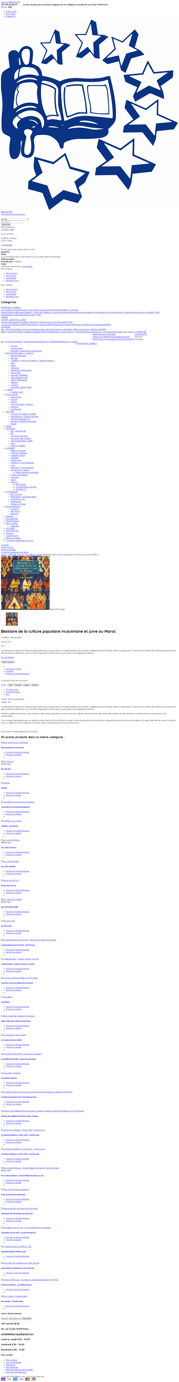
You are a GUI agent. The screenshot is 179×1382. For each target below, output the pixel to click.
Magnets (10, 516)
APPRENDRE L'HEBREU (87, 343)
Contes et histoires (19, 436)
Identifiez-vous (12, 280)
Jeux (13, 443)
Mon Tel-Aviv (6, 769)
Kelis (13, 363)
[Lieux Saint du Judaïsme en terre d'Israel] (20, 1263)
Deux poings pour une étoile (12, 747)
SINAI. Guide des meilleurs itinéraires (15, 1021)
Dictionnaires (16, 348)
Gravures (15, 509)
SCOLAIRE (10, 528)
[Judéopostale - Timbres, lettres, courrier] (20, 959)
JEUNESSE (10, 428)
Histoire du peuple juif (20, 419)
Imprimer (10, 671)
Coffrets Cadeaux (19, 453)
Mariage (14, 514)
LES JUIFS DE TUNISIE (9, 907)
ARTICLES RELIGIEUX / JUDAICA (19, 353)
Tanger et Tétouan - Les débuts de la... (16, 1285)
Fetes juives (16, 460)
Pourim (14, 402)
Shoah (13, 424)
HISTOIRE (10, 411)
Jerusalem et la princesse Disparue (15, 807)
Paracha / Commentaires (22, 467)
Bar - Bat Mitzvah (18, 431)
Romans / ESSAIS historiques (23, 421)
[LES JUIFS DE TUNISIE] (11, 899)
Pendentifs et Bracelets (21, 370)
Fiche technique (13, 692)
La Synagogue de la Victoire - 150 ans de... (18, 945)
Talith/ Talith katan (19, 380)
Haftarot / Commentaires (22, 462)
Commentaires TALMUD (26, 487)
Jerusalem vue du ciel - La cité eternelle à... (18, 1232)
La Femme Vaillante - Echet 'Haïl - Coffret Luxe (20, 1135)
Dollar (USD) (11, 11)
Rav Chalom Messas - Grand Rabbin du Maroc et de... (22, 1175)
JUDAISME (10, 448)
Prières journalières (19, 475)
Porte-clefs (16, 372)
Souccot (14, 407)
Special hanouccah (19, 377)
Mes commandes (13, 1362)
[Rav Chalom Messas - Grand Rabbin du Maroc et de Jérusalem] (30, 1168)
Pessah (14, 399)
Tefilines (14, 382)
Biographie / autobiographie (23, 497)
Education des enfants (21, 438)
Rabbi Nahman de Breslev (27, 472)
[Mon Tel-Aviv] (7, 761)
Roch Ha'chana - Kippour (22, 404)
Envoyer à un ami (13, 669)
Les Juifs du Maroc (8, 847)
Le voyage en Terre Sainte (11, 1040)
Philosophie (16, 501)
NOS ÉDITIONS (12, 531)
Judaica (14, 385)
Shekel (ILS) (11, 16)
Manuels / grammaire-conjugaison (26, 351)
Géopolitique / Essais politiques (25, 416)
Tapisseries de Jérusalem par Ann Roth (17, 1213)
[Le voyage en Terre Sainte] (13, 1035)
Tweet (11, 685)
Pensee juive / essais (20, 470)
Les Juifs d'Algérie (8, 866)
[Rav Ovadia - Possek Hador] (14, 1296)
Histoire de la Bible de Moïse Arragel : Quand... (20, 1116)
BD (12, 433)
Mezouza (15, 368)
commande (11, 278)
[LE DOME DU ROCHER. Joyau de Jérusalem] (21, 1054)
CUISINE (9, 390)
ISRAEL (9, 426)
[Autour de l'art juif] (10, 880)
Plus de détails (7, 657)
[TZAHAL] (5, 783)
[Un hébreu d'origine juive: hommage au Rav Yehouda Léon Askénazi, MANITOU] (36, 1092)
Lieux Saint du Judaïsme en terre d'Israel (17, 1268)
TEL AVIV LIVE (6, 926)
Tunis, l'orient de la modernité (13, 1194)
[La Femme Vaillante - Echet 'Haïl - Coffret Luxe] (23, 1130)
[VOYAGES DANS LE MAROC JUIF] (16, 1246)
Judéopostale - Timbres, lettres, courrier (18, 964)
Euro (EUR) (10, 14)
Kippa (13, 365)
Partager (18, 685)
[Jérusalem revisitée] (10, 1073)
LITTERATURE (11, 492)
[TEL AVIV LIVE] (8, 921)
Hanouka (15, 526)
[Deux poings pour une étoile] (14, 742)
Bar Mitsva (15, 511)
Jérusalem (5, 1002)
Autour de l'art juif (8, 885)
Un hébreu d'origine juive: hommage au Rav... (19, 1097)
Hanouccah (16, 397)
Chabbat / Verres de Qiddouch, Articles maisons (32, 360)
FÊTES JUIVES (12, 394)
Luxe (13, 465)
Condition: (5, 637)
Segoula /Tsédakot (19, 375)
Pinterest (35, 685)
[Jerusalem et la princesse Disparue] (17, 802)
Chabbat (15, 458)
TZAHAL (4, 788)
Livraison (10, 533)
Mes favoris (11, 275)
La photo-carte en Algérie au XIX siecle (17, 983)
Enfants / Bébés (18, 445)
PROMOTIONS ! (12, 521)
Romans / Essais (18, 504)
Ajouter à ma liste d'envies (17, 673)
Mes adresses (12, 1367)
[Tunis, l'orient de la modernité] (15, 1189)
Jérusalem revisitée (9, 1078)
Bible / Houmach (18, 450)
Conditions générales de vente (19, 540)
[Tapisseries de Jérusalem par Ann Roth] (19, 1208)
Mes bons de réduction (16, 1372)
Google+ (26, 685)
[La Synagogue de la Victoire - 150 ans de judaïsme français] (28, 940)
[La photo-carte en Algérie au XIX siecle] (19, 978)
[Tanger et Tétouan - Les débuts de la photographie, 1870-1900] (29, 1280)
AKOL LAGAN (11, 523)
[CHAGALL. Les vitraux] (11, 821)
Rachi (13, 480)
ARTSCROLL (21, 484)
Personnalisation (13, 506)
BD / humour (16, 494)
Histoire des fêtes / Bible (22, 441)
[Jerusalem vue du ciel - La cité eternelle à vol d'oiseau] (26, 1227)
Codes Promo (12, 535)
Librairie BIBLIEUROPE (10, 2)
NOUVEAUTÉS (12, 518)
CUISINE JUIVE (17, 392)
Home (3, 554)
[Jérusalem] (6, 997)
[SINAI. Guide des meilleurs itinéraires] (18, 1016)
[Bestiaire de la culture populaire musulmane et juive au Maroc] (12, 625)
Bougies (14, 358)
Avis (7, 694)
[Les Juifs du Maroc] (10, 840)
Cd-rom (14, 346)
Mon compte (11, 273)
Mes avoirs (10, 1365)
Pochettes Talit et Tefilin (21, 387)
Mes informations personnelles (19, 1370)
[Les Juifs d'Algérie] (10, 861)
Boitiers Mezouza (18, 355)
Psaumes (15, 477)
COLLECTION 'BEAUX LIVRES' (23, 414)
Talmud (14, 482)
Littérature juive (18, 499)
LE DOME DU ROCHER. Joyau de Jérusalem (18, 1059)
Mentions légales (13, 538)
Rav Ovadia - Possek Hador (12, 1301)
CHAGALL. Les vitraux (9, 826)
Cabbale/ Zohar (18, 455)
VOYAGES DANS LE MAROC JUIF (13, 1251)
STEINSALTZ (21, 489)
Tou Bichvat (16, 409)
